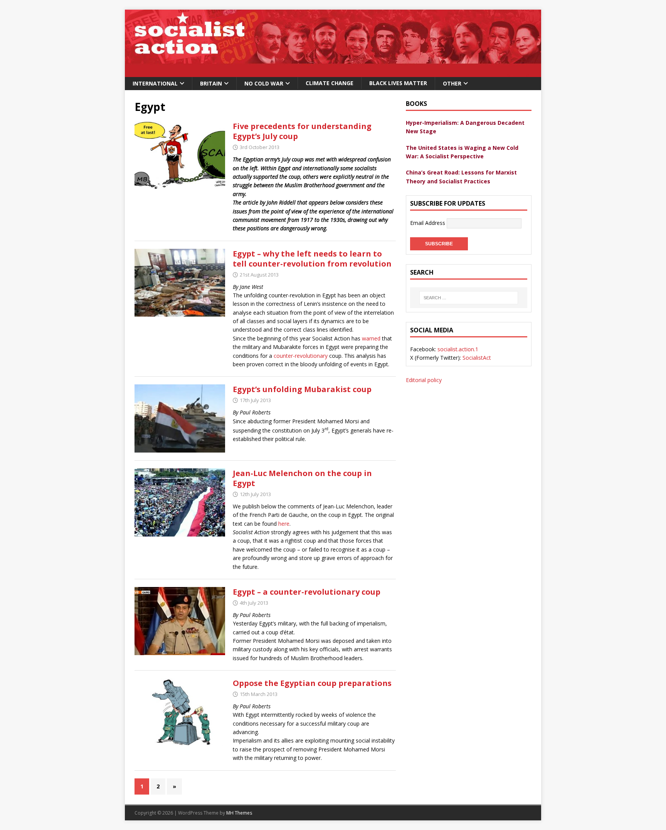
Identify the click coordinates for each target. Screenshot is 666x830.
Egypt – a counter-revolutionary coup (306, 592)
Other (452, 83)
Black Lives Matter (398, 83)
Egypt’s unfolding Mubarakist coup (302, 389)
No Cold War (263, 83)
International (155, 83)
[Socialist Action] (333, 72)
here (283, 523)
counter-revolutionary (301, 355)
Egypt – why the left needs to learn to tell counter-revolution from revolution (312, 258)
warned (371, 338)
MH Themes (239, 813)
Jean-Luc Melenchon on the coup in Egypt (302, 478)
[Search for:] (468, 297)
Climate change (329, 83)
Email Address (428, 222)
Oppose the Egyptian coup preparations (312, 683)
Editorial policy (424, 380)
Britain (211, 83)
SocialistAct (476, 357)
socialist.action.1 (457, 349)
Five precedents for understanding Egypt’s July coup (302, 131)
